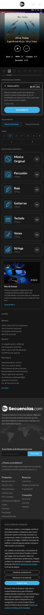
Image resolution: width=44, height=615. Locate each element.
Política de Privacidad (21, 608)
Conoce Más (9, 104)
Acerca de (26, 499)
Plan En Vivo (7, 485)
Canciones (26, 481)
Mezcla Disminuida (32, 124)
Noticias (25, 506)
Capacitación (27, 489)
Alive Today (31, 41)
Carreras (25, 503)
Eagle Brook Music (16, 41)
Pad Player (6, 512)
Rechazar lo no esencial (22, 578)
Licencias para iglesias (11, 500)
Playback (5, 508)
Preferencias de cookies (28, 564)
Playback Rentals (9, 516)
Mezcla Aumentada (11, 124)
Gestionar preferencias (22, 572)
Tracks (4, 504)
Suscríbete (22, 110)
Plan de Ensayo (8, 489)
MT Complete (7, 497)
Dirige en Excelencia (30, 485)
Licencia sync (7, 493)
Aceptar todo (22, 583)
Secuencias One (8, 481)
